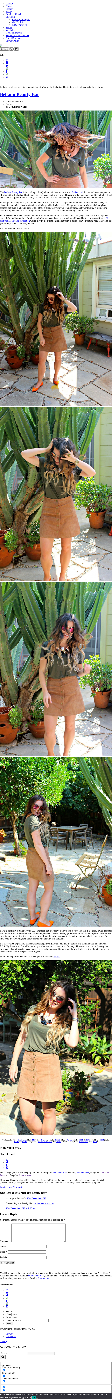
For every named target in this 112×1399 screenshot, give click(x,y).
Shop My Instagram (21, 19)
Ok (34, 1397)
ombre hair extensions (44, 1203)
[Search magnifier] (3, 1357)
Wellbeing (10, 30)
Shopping (10, 17)
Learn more (43, 1278)
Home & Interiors (14, 32)
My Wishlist (17, 22)
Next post (17, 1187)
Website (3, 1257)
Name (3, 1246)
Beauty (9, 11)
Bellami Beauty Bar (19, 94)
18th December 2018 (36, 1198)
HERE (57, 956)
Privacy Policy (12, 41)
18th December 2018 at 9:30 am (20, 1208)
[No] (37, 1398)
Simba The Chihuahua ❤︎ (17, 35)
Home (9, 6)
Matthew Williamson (45, 1142)
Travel (9, 27)
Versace (69, 1140)
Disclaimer (11, 1336)
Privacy (9, 1334)
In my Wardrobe (19, 25)
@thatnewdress (59, 1172)
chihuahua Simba (36, 1275)
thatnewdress (25, 1175)
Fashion (9, 9)
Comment (5, 1241)
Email (3, 1252)
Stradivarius (22, 1140)
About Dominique (14, 38)
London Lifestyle (14, 14)
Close (9, 3)
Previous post (6, 1187)
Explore (4, 49)
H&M (43, 1140)
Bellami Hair (78, 192)
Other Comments (14, 1320)
